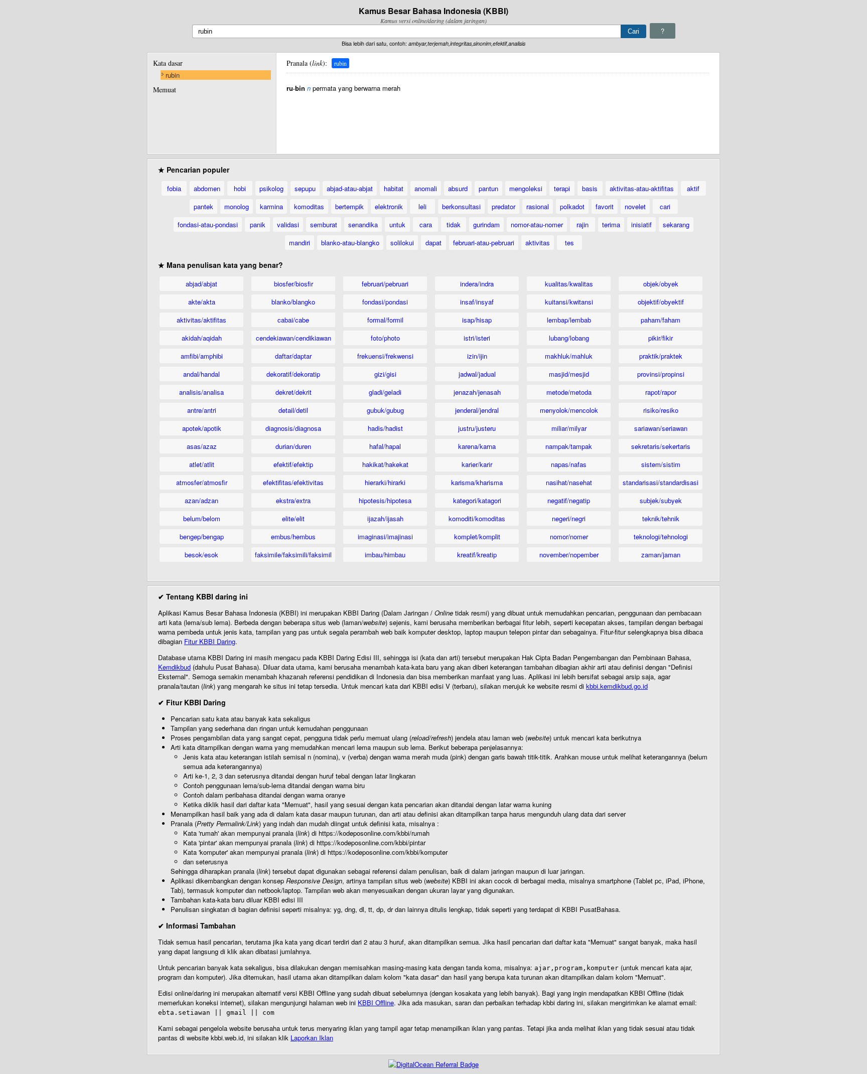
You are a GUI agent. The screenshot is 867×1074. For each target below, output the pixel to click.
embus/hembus (293, 536)
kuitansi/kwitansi (569, 301)
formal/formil (385, 320)
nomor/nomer (569, 536)
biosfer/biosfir (293, 283)
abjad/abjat (201, 283)
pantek (203, 206)
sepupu (305, 188)
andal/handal (201, 374)
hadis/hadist (385, 428)
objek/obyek (660, 283)
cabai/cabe (293, 320)
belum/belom (201, 518)
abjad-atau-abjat (350, 188)
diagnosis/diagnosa (293, 428)
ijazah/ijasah (385, 518)
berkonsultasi (461, 206)
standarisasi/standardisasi (660, 482)
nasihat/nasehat (569, 482)
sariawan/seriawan (660, 428)
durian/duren (293, 446)
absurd (458, 188)
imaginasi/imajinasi (385, 536)
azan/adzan (201, 500)
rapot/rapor (660, 392)
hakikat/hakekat (385, 464)
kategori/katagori (477, 500)
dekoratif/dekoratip (293, 374)
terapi (562, 188)
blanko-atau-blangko (350, 242)
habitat (393, 188)
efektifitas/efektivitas (293, 482)
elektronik (389, 206)
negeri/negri (569, 518)
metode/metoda (569, 392)
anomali (425, 188)
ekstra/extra (293, 500)
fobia (174, 188)
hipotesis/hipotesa (385, 500)
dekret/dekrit (293, 392)
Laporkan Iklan (312, 1037)
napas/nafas (569, 464)
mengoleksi (525, 188)
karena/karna (477, 446)
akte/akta (201, 301)
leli (422, 206)
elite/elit (293, 518)
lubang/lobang (569, 338)
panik (257, 224)
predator (503, 206)
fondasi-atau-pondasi (208, 224)
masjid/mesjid (569, 374)
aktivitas (537, 242)
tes (569, 242)
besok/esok (201, 554)
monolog (236, 206)
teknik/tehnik (660, 518)
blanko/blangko (293, 301)
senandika (363, 224)
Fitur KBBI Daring (209, 641)
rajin (582, 224)
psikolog (271, 188)
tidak (454, 224)
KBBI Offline (376, 1002)
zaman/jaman (660, 554)
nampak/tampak (568, 446)
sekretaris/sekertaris (660, 446)
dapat (433, 242)
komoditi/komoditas (477, 518)
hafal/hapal (385, 446)
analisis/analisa (201, 392)
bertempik (349, 206)
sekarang (676, 224)
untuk (397, 224)
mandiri (299, 242)
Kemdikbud (174, 667)
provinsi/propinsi (660, 374)
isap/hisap (477, 320)
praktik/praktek (660, 356)
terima (611, 224)
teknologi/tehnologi (661, 536)
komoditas (309, 206)
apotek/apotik (201, 428)
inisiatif (641, 224)
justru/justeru (477, 428)
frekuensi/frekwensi (385, 356)
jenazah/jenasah (477, 392)
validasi (288, 224)
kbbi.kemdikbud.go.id (617, 686)
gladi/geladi (385, 392)
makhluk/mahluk (569, 356)
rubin (173, 75)
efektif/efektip (293, 464)
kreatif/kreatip (477, 554)
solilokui (402, 242)
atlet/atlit (201, 464)
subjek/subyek (661, 500)
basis (590, 188)
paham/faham (660, 320)
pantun (488, 188)
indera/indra (477, 283)
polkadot (572, 206)
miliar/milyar (569, 428)
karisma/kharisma (477, 482)
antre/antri (201, 410)
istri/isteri (477, 338)
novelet (635, 206)
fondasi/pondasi (385, 301)
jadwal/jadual (477, 374)
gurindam (486, 224)
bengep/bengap (202, 536)
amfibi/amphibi (202, 356)
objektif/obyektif (661, 301)
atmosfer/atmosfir (201, 482)
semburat (323, 224)
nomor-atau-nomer (537, 224)
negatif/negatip (568, 500)
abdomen (207, 188)
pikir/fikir (660, 338)
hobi (240, 188)
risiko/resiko (660, 410)
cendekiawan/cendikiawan (293, 338)
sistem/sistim (660, 464)
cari (665, 206)
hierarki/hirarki (385, 482)
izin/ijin (477, 356)
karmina (271, 206)
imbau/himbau (385, 554)
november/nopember (569, 554)
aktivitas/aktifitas (201, 320)
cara (425, 224)
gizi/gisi (385, 374)
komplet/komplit (477, 536)
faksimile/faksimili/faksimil (293, 554)
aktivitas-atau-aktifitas (642, 188)
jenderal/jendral (477, 410)
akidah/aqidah (202, 338)
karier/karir (477, 464)
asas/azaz (202, 446)
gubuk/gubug (385, 410)
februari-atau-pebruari (483, 242)
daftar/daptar (293, 356)
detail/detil (293, 410)
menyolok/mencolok (569, 410)
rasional (537, 206)
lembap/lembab (569, 320)
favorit (605, 206)
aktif (693, 188)
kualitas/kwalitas (569, 283)
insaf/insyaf (477, 301)
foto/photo (385, 338)
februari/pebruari (385, 283)
